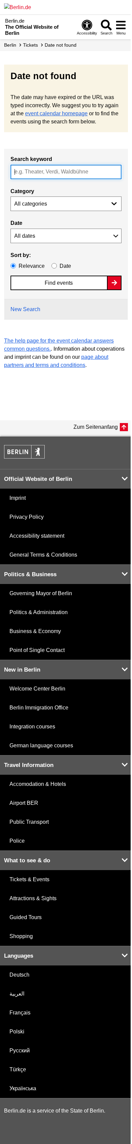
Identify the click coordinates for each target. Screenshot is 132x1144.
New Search (25, 309)
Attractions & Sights (33, 898)
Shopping (21, 936)
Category (22, 191)
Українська (22, 1088)
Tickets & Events (29, 879)
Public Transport (29, 822)
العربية (16, 994)
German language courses (41, 745)
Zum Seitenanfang (95, 427)
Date (16, 223)
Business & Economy (35, 631)
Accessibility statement (36, 536)
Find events (59, 283)
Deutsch (19, 975)
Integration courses (32, 726)
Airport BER (23, 803)
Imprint (17, 498)
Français (19, 1012)
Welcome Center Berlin (37, 689)
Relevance (32, 266)
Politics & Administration (38, 612)
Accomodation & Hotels (37, 784)
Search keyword (31, 159)
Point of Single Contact (37, 650)
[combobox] (66, 172)
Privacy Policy (26, 517)
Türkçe (17, 1069)
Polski (16, 1031)
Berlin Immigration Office (38, 707)
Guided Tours (25, 917)
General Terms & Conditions (43, 555)
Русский (19, 1050)
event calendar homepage (56, 113)
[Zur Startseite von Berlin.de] (24, 457)
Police (17, 841)
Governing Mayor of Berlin (40, 593)
